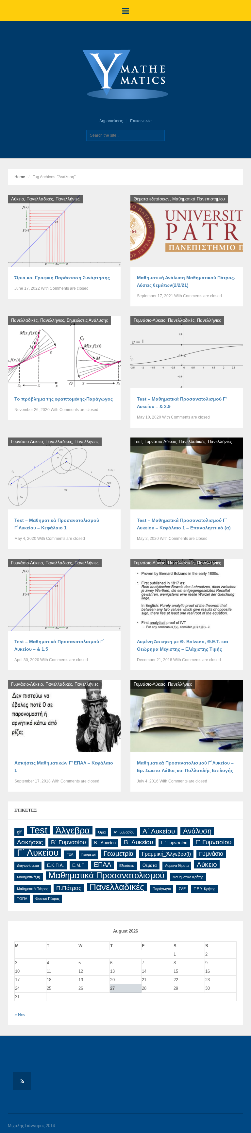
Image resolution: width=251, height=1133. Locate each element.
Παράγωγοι (162, 889)
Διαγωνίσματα (28, 865)
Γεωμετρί (88, 854)
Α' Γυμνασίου (124, 832)
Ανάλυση (197, 831)
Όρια (102, 832)
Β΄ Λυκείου (138, 842)
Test (138, 441)
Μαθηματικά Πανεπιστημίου (198, 199)
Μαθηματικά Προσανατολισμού (106, 875)
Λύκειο (17, 199)
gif (19, 832)
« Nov (19, 1014)
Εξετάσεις (126, 865)
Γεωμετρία (119, 853)
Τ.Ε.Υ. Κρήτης (204, 889)
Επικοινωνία (141, 121)
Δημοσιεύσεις (111, 121)
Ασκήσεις (30, 842)
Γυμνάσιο (211, 853)
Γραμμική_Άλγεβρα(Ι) (166, 854)
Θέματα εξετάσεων (152, 199)
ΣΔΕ (182, 889)
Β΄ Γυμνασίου (68, 842)
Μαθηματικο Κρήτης (188, 877)
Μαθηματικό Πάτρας (32, 889)
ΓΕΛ (70, 854)
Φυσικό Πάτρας (47, 899)
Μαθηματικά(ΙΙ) (28, 877)
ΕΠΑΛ (102, 864)
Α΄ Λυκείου (158, 831)
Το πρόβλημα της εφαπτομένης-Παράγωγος (63, 399)
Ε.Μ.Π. (79, 865)
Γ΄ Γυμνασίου (213, 842)
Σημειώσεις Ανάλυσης (87, 320)
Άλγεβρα (73, 830)
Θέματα (149, 865)
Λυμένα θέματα (177, 865)
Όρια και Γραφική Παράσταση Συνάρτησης (62, 277)
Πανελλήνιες (67, 199)
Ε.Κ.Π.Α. (55, 865)
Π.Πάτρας (68, 888)
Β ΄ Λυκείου (105, 842)
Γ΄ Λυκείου (38, 853)
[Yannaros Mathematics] (125, 74)
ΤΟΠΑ (22, 899)
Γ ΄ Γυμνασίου (174, 842)
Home (19, 177)
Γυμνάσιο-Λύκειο (149, 320)
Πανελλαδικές (39, 199)
